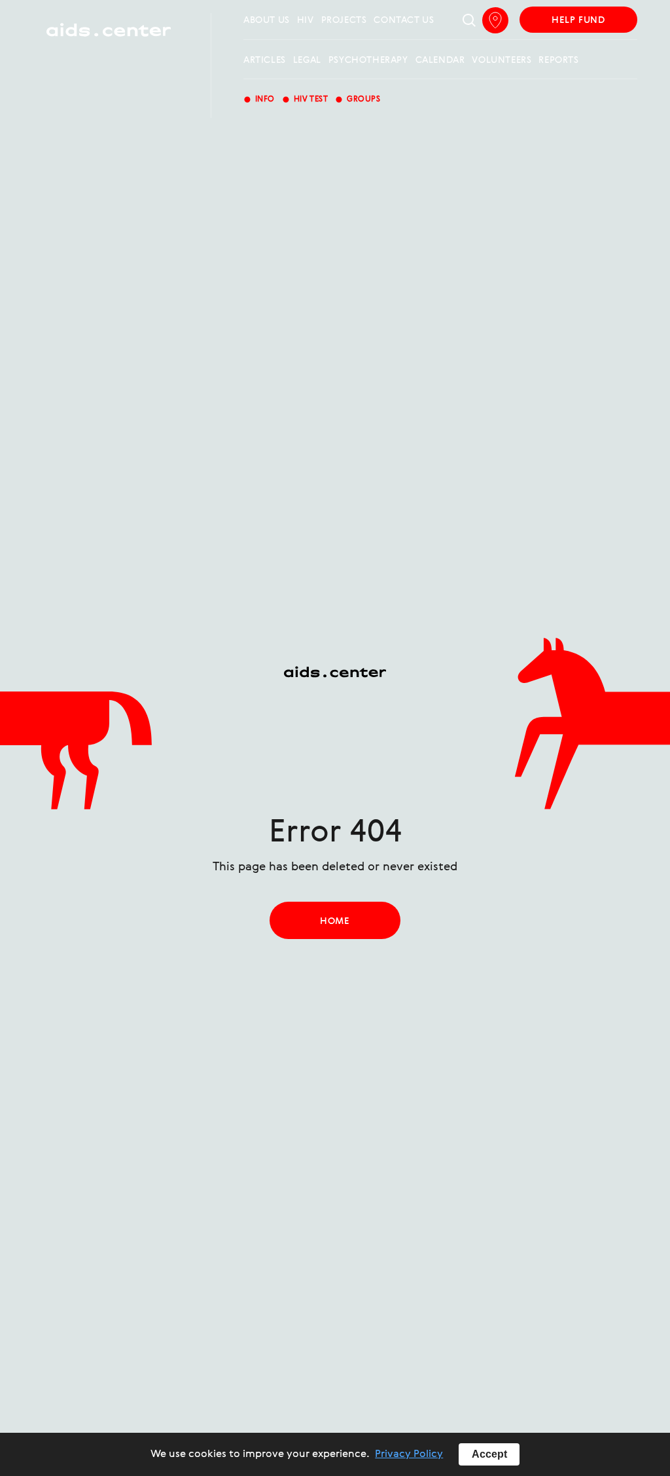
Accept (489, 1454)
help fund (578, 20)
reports (558, 60)
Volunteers (501, 60)
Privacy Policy (409, 1454)
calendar (440, 60)
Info (259, 99)
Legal (307, 60)
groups (357, 99)
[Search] (469, 21)
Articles (264, 60)
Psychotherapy (368, 60)
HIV (305, 20)
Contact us (404, 20)
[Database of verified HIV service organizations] (495, 20)
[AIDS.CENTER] (108, 36)
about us (266, 20)
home (334, 921)
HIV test (305, 99)
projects (344, 20)
